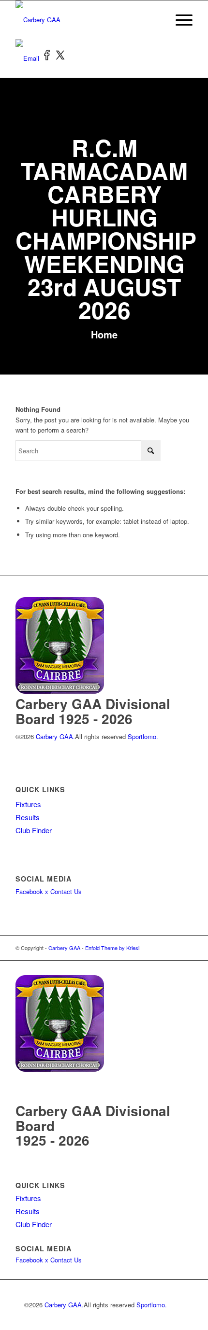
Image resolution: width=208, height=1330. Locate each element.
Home (104, 334)
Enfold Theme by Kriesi (112, 948)
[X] (60, 58)
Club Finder (33, 830)
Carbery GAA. (54, 736)
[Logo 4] (86, 19)
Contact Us (66, 891)
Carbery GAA (64, 948)
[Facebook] (48, 58)
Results (27, 817)
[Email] (28, 58)
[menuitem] (179, 19)
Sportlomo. (143, 736)
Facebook (29, 891)
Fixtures (28, 804)
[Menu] (179, 19)
